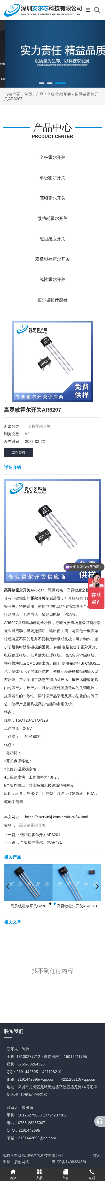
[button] (41, 83)
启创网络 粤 (34, 1162)
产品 (40, 94)
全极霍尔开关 (59, 94)
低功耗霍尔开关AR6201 (40, 835)
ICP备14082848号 (70, 1162)
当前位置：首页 (18, 94)
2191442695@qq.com (36, 1079)
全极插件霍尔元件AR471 (41, 842)
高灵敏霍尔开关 (32, 825)
